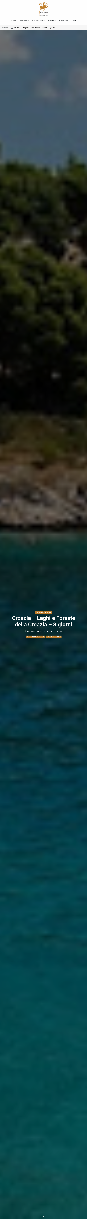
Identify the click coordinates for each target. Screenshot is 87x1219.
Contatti (74, 20)
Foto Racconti (63, 20)
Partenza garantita (35, 637)
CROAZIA (39, 612)
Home (4, 27)
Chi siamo (13, 20)
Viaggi (10, 27)
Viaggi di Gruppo (53, 637)
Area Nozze (52, 20)
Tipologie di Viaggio (38, 20)
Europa (48, 612)
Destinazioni (24, 20)
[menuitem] (13, 20)
